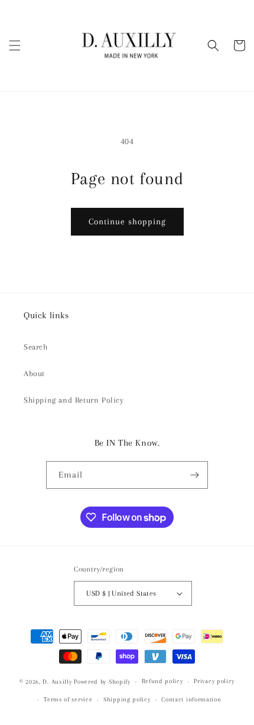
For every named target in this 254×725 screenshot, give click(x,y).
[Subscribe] (194, 475)
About (34, 373)
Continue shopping (127, 221)
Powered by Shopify (102, 681)
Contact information (191, 699)
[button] (15, 45)
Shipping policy (127, 699)
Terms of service (68, 699)
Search (36, 346)
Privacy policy (214, 681)
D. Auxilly (57, 681)
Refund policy (162, 681)
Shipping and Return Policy (74, 400)
